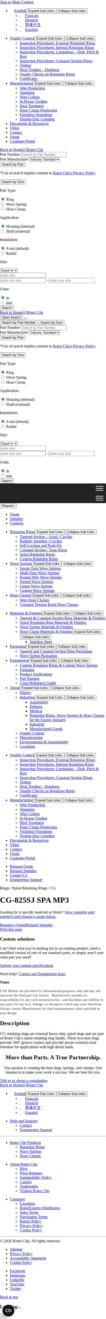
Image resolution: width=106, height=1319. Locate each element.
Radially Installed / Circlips (41, 541)
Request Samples (23, 871)
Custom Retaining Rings (39, 559)
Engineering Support (26, 880)
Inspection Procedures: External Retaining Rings (57, 43)
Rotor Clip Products (25, 1142)
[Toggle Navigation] (26, 318)
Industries (27, 697)
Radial (11, 253)
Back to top (9, 1297)
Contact (16, 132)
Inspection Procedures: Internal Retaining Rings (57, 47)
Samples (16, 519)
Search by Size (51, 322)
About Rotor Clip (23, 1164)
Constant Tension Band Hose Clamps (49, 604)
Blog (23, 1169)
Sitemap (16, 1249)
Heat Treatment (32, 106)
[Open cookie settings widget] (8, 1311)
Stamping (27, 92)
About (15, 688)
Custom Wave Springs (37, 590)
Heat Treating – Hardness (39, 70)
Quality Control (22, 38)
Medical (36, 711)
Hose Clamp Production (38, 110)
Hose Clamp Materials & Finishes (46, 632)
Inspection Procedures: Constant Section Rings (56, 61)
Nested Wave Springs (36, 582)
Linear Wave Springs (36, 586)
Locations (27, 746)
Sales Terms (29, 1212)
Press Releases (31, 1173)
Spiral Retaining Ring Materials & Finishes (53, 622)
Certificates (28, 78)
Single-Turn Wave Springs (40, 568)
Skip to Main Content (17, 2)
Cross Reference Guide (38, 683)
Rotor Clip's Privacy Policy (74, 173)
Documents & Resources (29, 123)
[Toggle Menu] (100, 488)
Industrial (37, 724)
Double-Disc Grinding (37, 119)
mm (9, 303)
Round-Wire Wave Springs (41, 577)
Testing (25, 65)
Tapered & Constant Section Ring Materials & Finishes (62, 618)
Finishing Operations (36, 115)
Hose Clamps (20, 595)
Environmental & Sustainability (44, 742)
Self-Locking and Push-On (41, 545)
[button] (13, 181)
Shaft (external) (18, 231)
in (7, 298)
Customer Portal (22, 141)
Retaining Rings (22, 532)
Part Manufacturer (14, 159)
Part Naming (29, 678)
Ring (10, 199)
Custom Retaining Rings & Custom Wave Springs (59, 665)
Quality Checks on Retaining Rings (47, 74)
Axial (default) (17, 248)
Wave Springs (21, 563)
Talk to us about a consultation (23, 1081)
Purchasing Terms (34, 1217)
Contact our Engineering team (42, 974)
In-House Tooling (33, 101)
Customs (16, 523)
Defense (36, 706)
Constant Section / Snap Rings (43, 550)
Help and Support (23, 1121)
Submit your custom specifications (26, 965)
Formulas (27, 670)
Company (17, 1199)
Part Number (10, 154)
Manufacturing (21, 83)
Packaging (18, 646)
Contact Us (18, 875)
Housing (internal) (20, 226)
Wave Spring (16, 204)
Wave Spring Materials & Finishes (46, 627)
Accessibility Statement (28, 1258)
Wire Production (32, 88)
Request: (8, 506)
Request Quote (21, 866)
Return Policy (30, 1221)
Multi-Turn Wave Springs (39, 573)
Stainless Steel (41, 642)
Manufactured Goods (46, 729)
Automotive (39, 702)
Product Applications (36, 674)
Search (7, 308)
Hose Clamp (16, 209)
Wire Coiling (30, 97)
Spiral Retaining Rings (37, 554)
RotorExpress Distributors (40, 1208)
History (25, 692)
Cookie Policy (31, 1230)
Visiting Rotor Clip (34, 1191)
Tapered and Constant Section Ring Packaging (56, 651)
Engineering (19, 660)
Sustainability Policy (36, 1177)
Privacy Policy (31, 1226)
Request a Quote (13, 925)
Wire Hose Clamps (34, 600)
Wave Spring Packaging (38, 656)
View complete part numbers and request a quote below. (47, 914)
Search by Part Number (18, 322)
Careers (26, 1182)
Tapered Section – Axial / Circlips (46, 537)
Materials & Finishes (26, 613)
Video (14, 128)
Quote (14, 137)
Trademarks (29, 1186)
